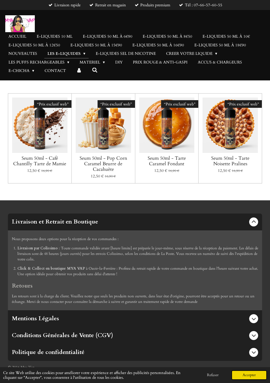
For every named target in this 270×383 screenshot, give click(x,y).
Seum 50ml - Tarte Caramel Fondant (167, 161)
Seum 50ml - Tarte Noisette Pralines (230, 161)
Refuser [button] (213, 375)
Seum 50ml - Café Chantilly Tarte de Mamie (39, 161)
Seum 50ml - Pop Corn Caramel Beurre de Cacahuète (103, 164)
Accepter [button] (249, 375)
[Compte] (79, 70)
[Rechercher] (95, 70)
